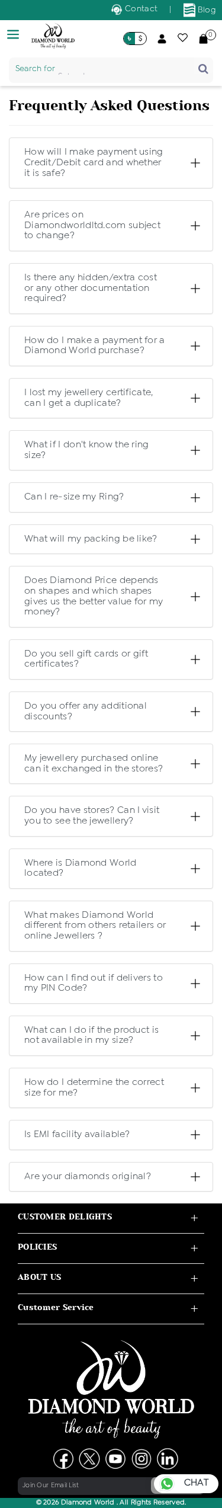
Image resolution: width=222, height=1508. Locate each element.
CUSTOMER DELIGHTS (65, 1217)
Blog (206, 10)
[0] (203, 38)
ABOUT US (39, 1277)
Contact (140, 8)
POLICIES (37, 1247)
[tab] (95, 163)
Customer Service (56, 1307)
